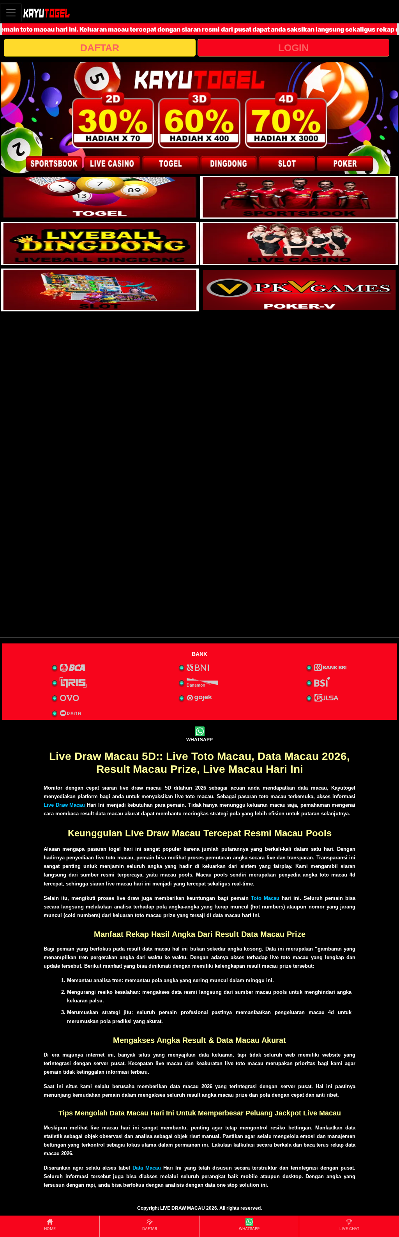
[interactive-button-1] (100, 197)
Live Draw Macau (64, 805)
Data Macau (146, 1168)
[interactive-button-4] (299, 243)
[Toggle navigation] (11, 12)
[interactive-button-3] (100, 243)
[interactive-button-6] (299, 290)
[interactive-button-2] (299, 197)
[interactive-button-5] (100, 290)
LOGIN (293, 47)
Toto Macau (265, 898)
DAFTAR (99, 47)
